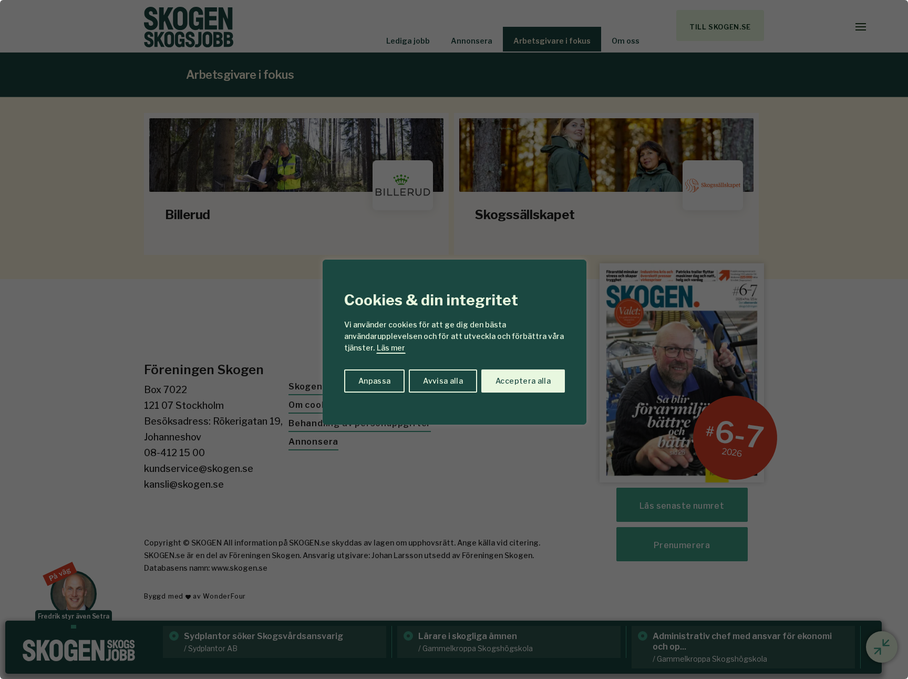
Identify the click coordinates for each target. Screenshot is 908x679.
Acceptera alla (523, 380)
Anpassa (374, 380)
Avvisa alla (443, 380)
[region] (454, 339)
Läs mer (391, 347)
